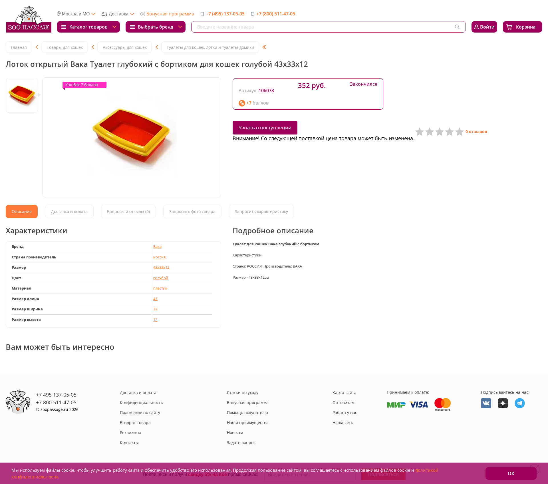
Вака (157, 246)
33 (155, 309)
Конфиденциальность (141, 402)
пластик (160, 288)
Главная (19, 47)
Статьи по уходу (242, 392)
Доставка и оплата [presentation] (69, 211)
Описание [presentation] (22, 211)
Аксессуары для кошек (125, 47)
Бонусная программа (170, 14)
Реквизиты (130, 432)
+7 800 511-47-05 (56, 402)
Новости (235, 432)
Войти (487, 27)
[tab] (22, 211)
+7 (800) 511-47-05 (275, 14)
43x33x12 (161, 267)
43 (155, 298)
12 (155, 319)
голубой (160, 277)
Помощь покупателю (247, 412)
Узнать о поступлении (265, 127)
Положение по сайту (140, 412)
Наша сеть (343, 422)
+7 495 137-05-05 (56, 394)
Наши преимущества (248, 422)
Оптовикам (343, 402)
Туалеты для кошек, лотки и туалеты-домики (210, 47)
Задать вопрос (241, 442)
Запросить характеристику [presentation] (261, 211)
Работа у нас (345, 412)
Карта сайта (344, 392)
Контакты (129, 442)
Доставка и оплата (138, 392)
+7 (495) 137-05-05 (225, 14)
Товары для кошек (65, 47)
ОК (511, 473)
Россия (159, 257)
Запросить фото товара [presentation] (192, 211)
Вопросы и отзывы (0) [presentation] (128, 211)
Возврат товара (135, 422)
